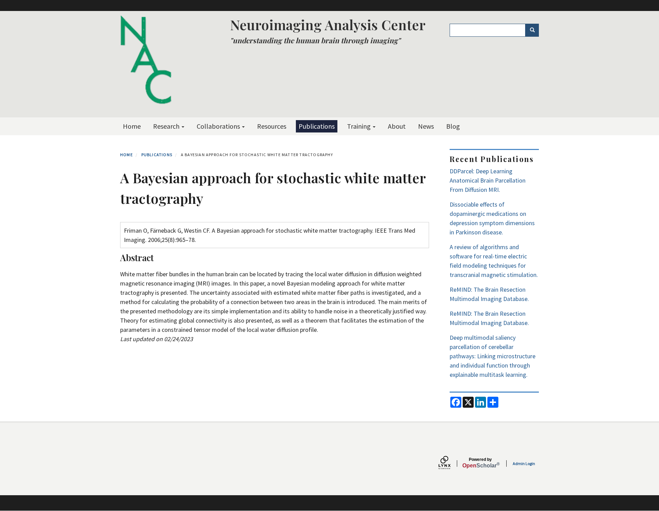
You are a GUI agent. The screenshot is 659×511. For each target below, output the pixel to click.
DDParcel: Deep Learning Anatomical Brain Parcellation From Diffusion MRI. (487, 180)
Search (532, 30)
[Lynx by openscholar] (450, 463)
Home (132, 126)
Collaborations (219, 126)
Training (359, 126)
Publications (317, 126)
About (397, 126)
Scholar (480, 462)
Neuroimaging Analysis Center (328, 24)
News (426, 126)
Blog (453, 126)
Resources (271, 126)
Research (167, 126)
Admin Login (524, 463)
